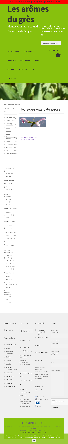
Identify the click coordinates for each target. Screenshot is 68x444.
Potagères (8, 151)
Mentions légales (43, 337)
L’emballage (22, 69)
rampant (9, 225)
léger (8, 287)
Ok (34, 440)
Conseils (10, 69)
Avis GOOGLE (12, 78)
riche (8, 297)
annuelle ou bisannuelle (8, 251)
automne (9, 173)
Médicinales (9, 148)
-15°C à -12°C (10, 266)
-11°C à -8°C (10, 263)
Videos (36, 60)
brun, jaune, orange (7, 195)
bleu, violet (10, 189)
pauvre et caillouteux (8, 293)
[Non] (66, 439)
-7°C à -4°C (10, 261)
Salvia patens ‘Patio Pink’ (28, 138)
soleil (8, 212)
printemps (10, 168)
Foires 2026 (11, 60)
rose (8, 199)
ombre (9, 217)
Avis (32, 69)
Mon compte (25, 60)
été (8, 171)
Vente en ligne (13, 51)
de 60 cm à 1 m (11, 235)
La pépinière (27, 51)
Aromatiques (9, 144)
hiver (8, 176)
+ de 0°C (9, 255)
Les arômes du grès (28, 13)
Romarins (8, 141)
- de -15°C (10, 269)
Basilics (8, 128)
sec (8, 299)
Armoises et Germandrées (9, 124)
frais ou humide (11, 284)
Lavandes (8, 131)
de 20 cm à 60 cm (10, 233)
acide (8, 276)
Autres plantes (10, 153)
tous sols (9, 302)
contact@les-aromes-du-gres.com (34, 432)
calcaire (9, 279)
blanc (8, 187)
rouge (8, 202)
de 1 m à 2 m (10, 238)
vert (8, 204)
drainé (9, 282)
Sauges (8, 120)
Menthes (8, 134)
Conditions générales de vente (41, 332)
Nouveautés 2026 (10, 117)
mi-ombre (10, 215)
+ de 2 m (9, 241)
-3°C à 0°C (9, 258)
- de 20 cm (9, 228)
